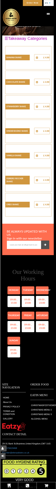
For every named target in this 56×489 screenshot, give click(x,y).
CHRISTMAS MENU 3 (41, 414)
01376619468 (10, 448)
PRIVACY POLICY (11, 406)
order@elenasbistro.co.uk (16, 452)
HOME (6, 397)
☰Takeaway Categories (25, 38)
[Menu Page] (9, 485)
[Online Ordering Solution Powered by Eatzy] (14, 427)
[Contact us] (27, 485)
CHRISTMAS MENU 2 (41, 410)
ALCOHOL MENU (39, 419)
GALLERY (8, 418)
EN (47, 3)
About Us (7, 402)
